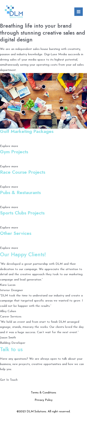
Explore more (9, 146)
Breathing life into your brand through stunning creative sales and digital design (42, 32)
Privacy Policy (44, 400)
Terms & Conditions (43, 392)
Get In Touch (9, 380)
